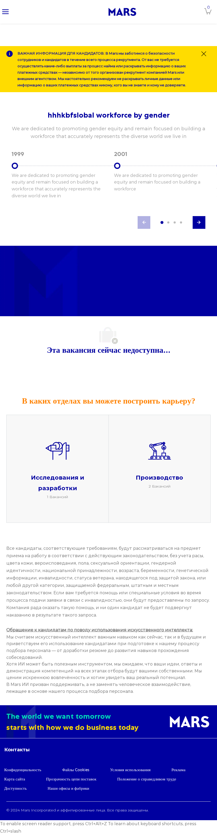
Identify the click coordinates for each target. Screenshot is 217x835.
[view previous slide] (144, 222)
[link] (122, 12)
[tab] (161, 222)
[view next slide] (199, 222)
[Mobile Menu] (5, 12)
